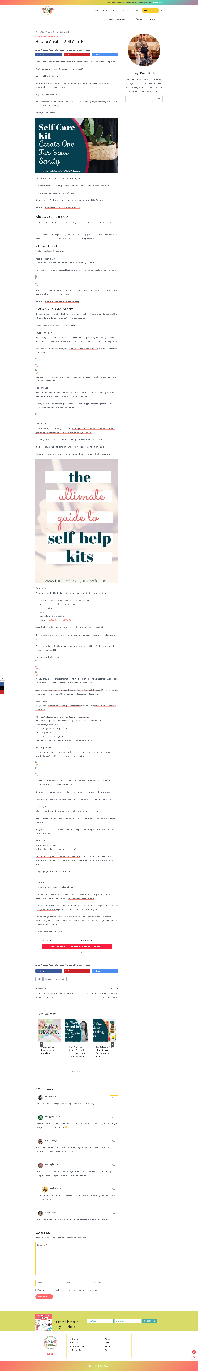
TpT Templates (150, 10)
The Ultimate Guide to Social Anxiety (61, 301)
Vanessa (49, 1212)
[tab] (72, 1071)
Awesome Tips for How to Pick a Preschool (49, 1050)
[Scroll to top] (193, 1363)
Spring (108, 1342)
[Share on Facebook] (2, 684)
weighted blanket (45, 909)
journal (47, 979)
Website (97, 1282)
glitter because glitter (59, 620)
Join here (157, 2)
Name (40, 1282)
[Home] (36, 32)
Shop (135, 10)
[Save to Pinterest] (2, 692)
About (125, 10)
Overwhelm (51, 36)
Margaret (50, 1116)
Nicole (48, 1096)
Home (75, 1339)
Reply (114, 1097)
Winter (108, 1339)
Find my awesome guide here (81, 898)
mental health (40, 36)
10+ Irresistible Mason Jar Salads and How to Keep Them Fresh (54, 992)
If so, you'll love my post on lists (83, 348)
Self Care (59, 36)
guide (39, 979)
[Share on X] (2, 688)
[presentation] (49, 1030)
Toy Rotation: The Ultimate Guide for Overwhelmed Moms (101, 992)
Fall (106, 1350)
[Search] (159, 99)
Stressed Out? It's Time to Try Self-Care (62, 207)
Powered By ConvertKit (77, 952)
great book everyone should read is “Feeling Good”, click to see (71, 690)
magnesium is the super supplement (64, 705)
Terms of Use (78, 1346)
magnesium (83, 716)
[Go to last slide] (41, 1044)
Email (68, 1282)
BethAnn (53, 1188)
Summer (108, 1346)
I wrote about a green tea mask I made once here (57, 856)
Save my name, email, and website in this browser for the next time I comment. (70, 1290)
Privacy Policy (78, 1350)
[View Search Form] (161, 10)
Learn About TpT (100, 10)
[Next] (112, 1044)
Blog (115, 10)
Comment (42, 1245)
